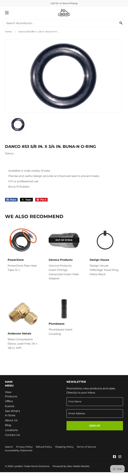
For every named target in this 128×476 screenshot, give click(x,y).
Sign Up (94, 425)
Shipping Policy (64, 446)
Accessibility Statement (18, 450)
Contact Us (12, 434)
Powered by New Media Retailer (71, 466)
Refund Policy (44, 446)
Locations (11, 430)
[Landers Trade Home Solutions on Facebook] (114, 457)
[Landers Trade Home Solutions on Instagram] (119, 457)
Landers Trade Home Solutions (32, 466)
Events (9, 406)
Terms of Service (86, 446)
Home (8, 31)
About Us (11, 420)
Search (9, 446)
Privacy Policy (24, 446)
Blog (8, 425)
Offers (9, 401)
